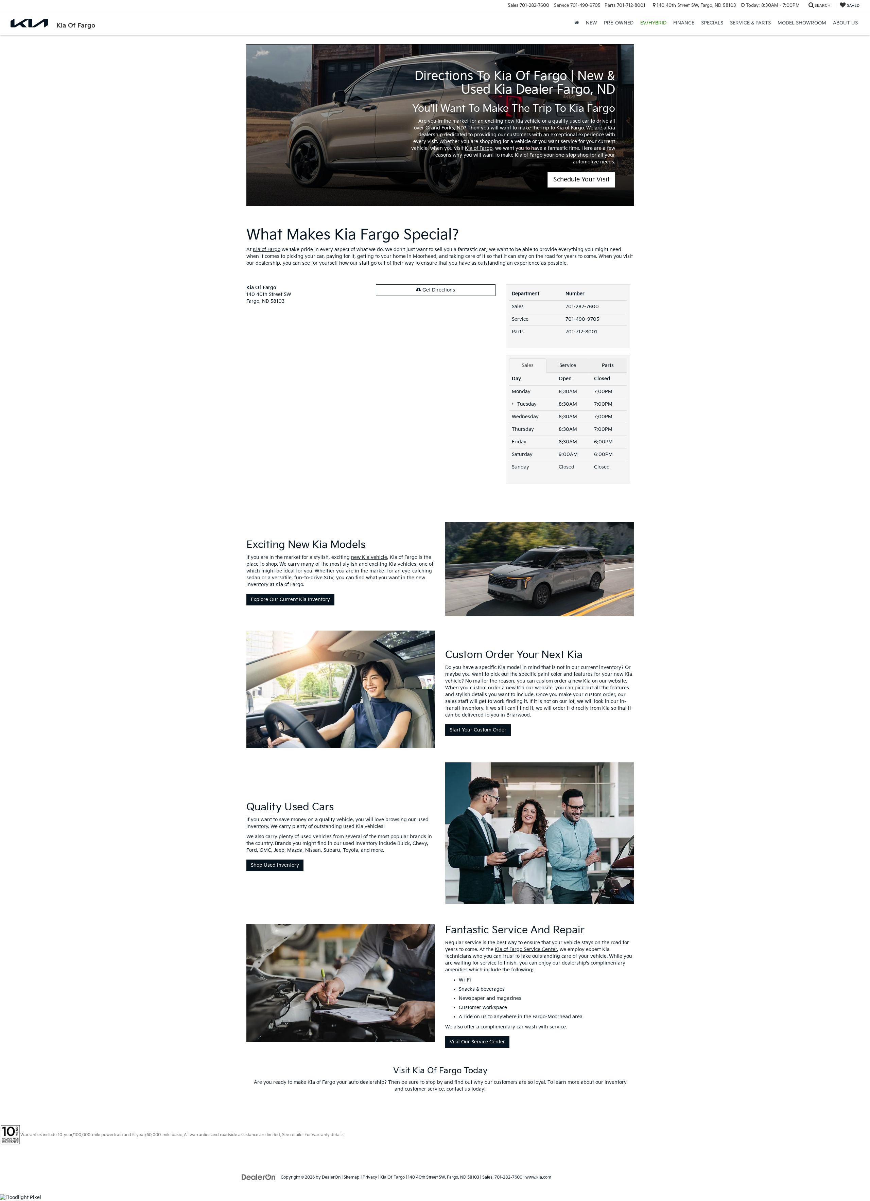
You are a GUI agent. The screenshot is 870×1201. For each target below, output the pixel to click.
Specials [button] (712, 23)
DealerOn (331, 1177)
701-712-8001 (581, 332)
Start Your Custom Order (478, 730)
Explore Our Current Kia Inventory (290, 599)
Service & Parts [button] (750, 23)
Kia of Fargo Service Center (526, 949)
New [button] (591, 23)
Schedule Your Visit (581, 179)
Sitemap (352, 1177)
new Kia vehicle (369, 557)
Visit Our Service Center (477, 1042)
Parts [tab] (608, 365)
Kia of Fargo (478, 148)
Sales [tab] (528, 365)
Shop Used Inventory (275, 865)
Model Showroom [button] (802, 23)
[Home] (576, 23)
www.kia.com (538, 1177)
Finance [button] (683, 23)
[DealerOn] (258, 1177)
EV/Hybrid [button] (653, 23)
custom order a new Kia (563, 681)
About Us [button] (845, 23)
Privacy (370, 1177)
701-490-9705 (582, 319)
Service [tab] (567, 365)
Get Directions (438, 290)
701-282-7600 (582, 307)
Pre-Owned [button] (618, 23)
